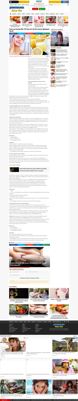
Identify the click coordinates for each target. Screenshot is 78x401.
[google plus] (66, 2)
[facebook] (62, 2)
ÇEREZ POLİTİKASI (12, 330)
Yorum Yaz (46, 33)
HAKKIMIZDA (52, 14)
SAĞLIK (27, 4)
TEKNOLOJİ (42, 14)
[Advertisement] (18, 76)
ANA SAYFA (11, 4)
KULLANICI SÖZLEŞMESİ (26, 328)
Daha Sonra (35, 9)
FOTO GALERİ (39, 321)
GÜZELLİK (23, 4)
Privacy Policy (11, 331)
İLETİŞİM (51, 4)
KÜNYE (57, 14)
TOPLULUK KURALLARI (56, 321)
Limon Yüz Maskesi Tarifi (36, 242)
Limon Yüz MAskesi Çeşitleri (26, 242)
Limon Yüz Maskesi (18, 242)
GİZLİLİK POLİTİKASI (38, 328)
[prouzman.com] (39, 2)
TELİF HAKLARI (24, 330)
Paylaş (13, 33)
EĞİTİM (47, 14)
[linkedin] (68, 2)
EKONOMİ (37, 14)
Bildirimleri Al (42, 9)
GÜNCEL (16, 4)
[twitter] (64, 2)
